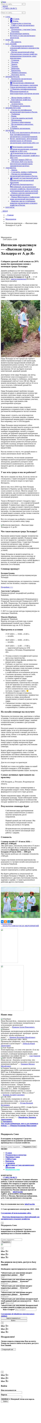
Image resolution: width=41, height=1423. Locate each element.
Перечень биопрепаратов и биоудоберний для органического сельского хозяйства (20, 1218)
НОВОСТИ (9, 40)
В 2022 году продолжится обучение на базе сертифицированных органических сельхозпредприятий (25, 135)
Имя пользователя (8, 1390)
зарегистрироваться (19, 279)
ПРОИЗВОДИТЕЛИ (12, 77)
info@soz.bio (18, 1192)
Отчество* (24, 1288)
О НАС (8, 17)
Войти (13, 1320)
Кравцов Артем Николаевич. (23, 1027)
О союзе (8, 1153)
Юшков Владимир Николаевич (23, 1126)
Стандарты (10, 1163)
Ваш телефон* (9, 1310)
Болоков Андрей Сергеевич (13, 1095)
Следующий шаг (8, 1349)
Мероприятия (10, 219)
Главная (10, 215)
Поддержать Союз (29, 1147)
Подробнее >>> (7, 587)
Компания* (24, 1294)
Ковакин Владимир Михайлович (22, 1037)
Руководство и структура (15, 1155)
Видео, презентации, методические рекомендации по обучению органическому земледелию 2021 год (24, 141)
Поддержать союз (12, 1169)
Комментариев (6, 924)
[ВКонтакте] (2, 921)
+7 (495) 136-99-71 (10, 1177)
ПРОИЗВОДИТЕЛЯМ (13, 108)
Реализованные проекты (19, 34)
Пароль (4, 1395)
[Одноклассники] (5, 921)
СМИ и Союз (10, 1159)
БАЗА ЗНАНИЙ (11, 44)
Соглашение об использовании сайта (16, 1213)
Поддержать (6, 1242)
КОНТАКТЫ (10, 207)
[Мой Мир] (8, 921)
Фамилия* (24, 1281)
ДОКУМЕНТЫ (10, 168)
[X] (11, 921)
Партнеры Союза (12, 1157)
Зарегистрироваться (13, 1318)
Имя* (22, 1275)
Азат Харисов (34, 1056)
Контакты (9, 1161)
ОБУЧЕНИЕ (9, 130)
